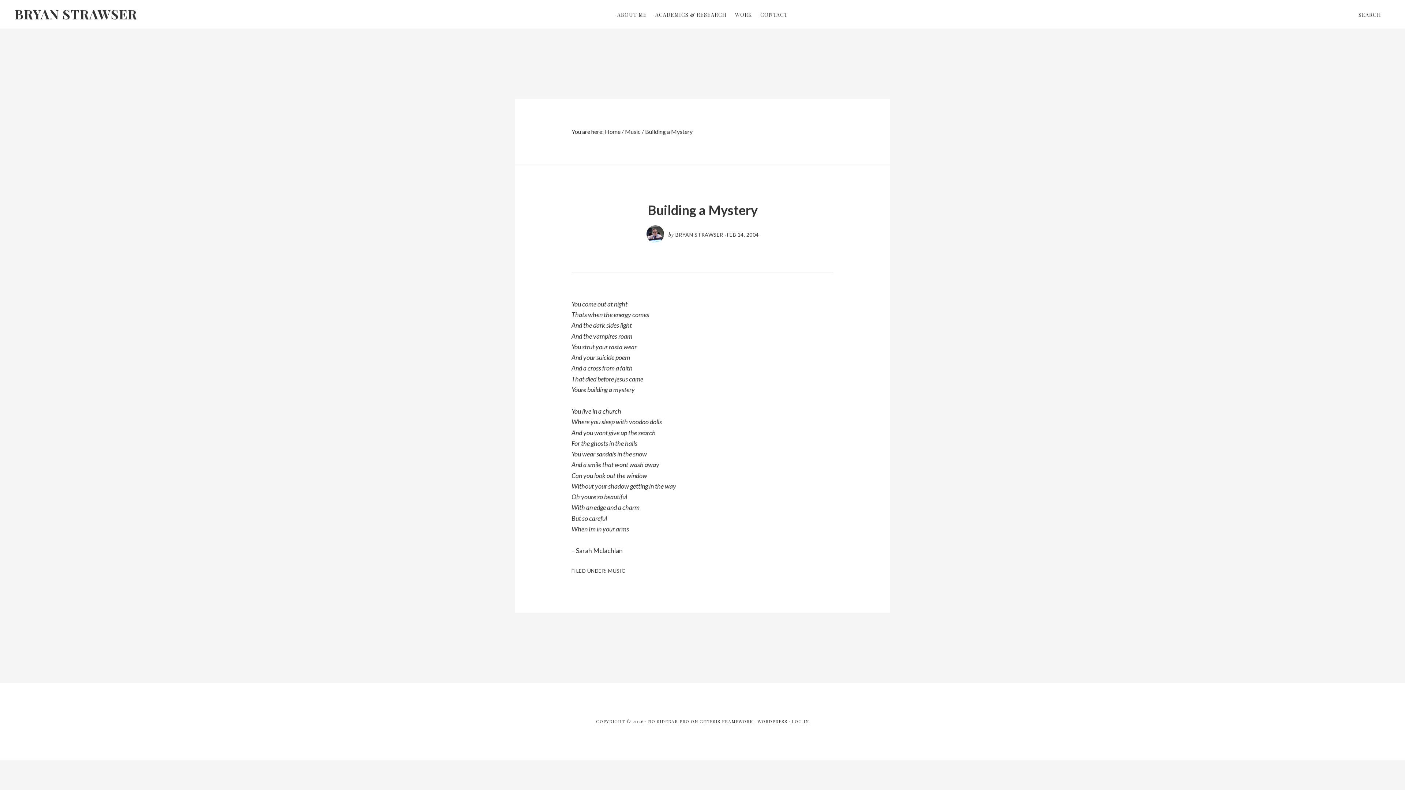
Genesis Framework (726, 721)
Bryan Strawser (76, 14)
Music (617, 571)
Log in (800, 721)
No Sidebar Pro (668, 721)
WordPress (772, 721)
